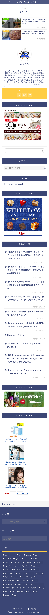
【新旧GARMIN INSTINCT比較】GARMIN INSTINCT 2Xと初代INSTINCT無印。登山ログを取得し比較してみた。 (26, 358)
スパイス (35, 569)
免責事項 (33, 609)
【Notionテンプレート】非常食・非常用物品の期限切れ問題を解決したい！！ (25, 325)
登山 (29, 591)
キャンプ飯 (17, 569)
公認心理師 (22, 588)
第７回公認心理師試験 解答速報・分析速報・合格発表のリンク (25, 313)
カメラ (17, 566)
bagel (6, 555)
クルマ (26, 569)
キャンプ (7, 569)
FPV (20, 555)
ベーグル (40, 573)
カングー (25, 566)
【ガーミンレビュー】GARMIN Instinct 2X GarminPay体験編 (24, 371)
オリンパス (8, 566)
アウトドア (38, 562)
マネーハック (8, 584)
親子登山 (7, 595)
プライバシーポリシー (20, 609)
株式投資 (20, 591)
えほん (6, 562)
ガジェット (36, 566)
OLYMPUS (8, 559)
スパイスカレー (9, 573)
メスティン (19, 584)
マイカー (15, 577)
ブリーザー (30, 573)
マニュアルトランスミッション (28, 580)
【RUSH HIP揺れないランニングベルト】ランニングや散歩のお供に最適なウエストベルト (26, 285)
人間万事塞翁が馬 (10, 588)
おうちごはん (16, 562)
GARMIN (28, 555)
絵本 (36, 591)
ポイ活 (6, 577)
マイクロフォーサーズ (28, 577)
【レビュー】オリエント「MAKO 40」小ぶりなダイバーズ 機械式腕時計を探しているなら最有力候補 (25, 270)
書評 (12, 591)
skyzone (25, 559)
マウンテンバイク (10, 580)
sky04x (17, 559)
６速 (15, 595)
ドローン (20, 573)
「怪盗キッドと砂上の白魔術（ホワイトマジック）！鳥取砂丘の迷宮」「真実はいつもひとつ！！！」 (25, 255)
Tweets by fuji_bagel (13, 184)
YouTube (35, 559)
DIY (13, 555)
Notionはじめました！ (17, 335)
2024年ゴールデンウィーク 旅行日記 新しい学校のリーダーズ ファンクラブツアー (25, 300)
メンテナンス (31, 584)
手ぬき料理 (33, 588)
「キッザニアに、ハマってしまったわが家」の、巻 (24, 345)
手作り (42, 588)
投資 (6, 591)
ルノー (41, 584)
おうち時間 (28, 562)
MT (36, 555)
